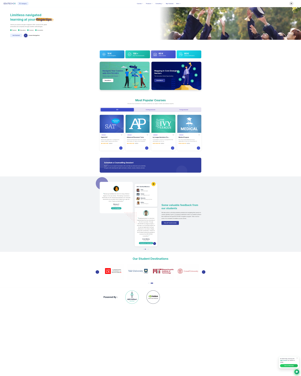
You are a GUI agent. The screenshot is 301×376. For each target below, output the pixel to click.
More (177, 3)
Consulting (158, 3)
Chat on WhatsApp (289, 365)
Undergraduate (150, 110)
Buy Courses (169, 3)
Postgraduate (183, 110)
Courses (139, 3)
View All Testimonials (170, 223)
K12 (117, 110)
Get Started (16, 35)
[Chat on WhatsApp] (296, 371)
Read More (108, 80)
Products (148, 3)
